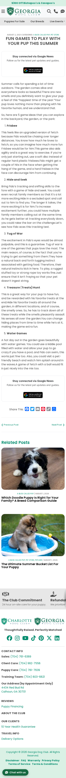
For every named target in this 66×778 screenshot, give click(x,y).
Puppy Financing (12, 706)
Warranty (34, 760)
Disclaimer (12, 760)
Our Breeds (37, 21)
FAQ (23, 760)
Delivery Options (12, 739)
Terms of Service (19, 764)
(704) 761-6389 (20, 656)
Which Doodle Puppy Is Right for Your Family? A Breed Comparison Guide (30, 499)
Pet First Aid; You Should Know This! (49, 425)
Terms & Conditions (45, 764)
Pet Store (55, 35)
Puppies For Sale (14, 21)
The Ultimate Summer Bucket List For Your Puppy (29, 565)
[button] (3, 11)
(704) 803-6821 (34, 677)
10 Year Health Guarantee (18, 727)
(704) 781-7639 (29, 670)
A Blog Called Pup (41, 35)
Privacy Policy (51, 760)
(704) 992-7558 (29, 663)
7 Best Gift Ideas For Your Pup (17, 425)
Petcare (38, 560)
